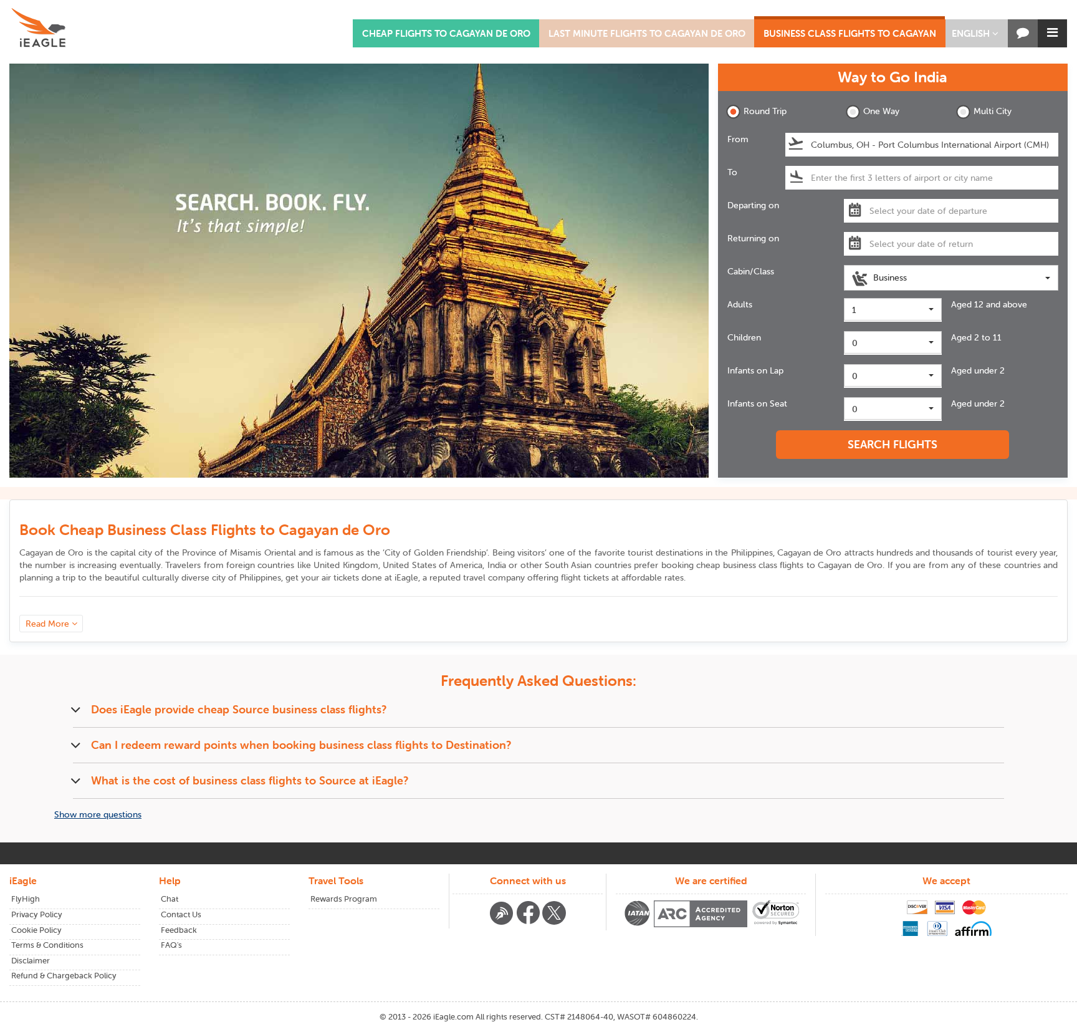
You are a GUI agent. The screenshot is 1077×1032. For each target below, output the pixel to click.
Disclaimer (30, 960)
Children (744, 337)
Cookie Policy (36, 930)
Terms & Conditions (47, 945)
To (732, 172)
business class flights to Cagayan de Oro (803, 565)
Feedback (179, 930)
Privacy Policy (36, 914)
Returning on (753, 238)
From (738, 139)
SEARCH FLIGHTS (892, 444)
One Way (881, 111)
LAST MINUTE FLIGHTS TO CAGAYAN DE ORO (646, 33)
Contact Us (181, 914)
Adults (739, 304)
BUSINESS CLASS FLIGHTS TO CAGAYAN (849, 33)
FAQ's (171, 945)
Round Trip (765, 111)
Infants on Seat (757, 403)
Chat (169, 899)
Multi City (993, 111)
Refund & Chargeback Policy (64, 975)
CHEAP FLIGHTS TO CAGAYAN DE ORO (446, 33)
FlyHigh (25, 899)
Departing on (753, 205)
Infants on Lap (755, 370)
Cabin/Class (750, 271)
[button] (975, 33)
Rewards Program (343, 899)
